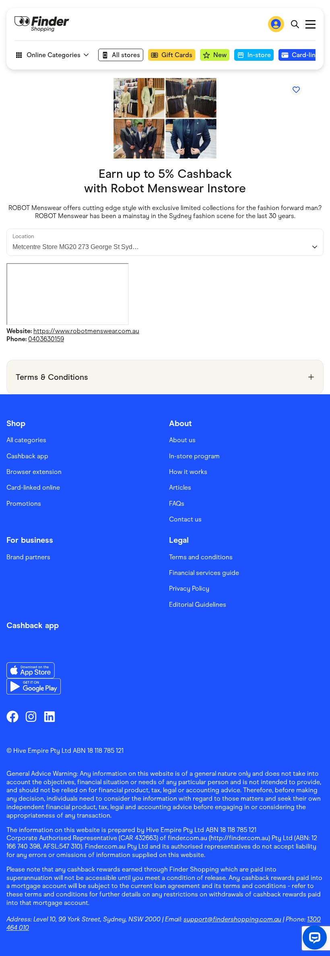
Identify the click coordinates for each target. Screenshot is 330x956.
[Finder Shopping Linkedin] (49, 717)
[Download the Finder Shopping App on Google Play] (33, 686)
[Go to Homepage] (41, 24)
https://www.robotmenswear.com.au (86, 331)
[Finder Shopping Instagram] (31, 717)
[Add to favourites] (296, 89)
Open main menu (310, 24)
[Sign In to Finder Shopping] (276, 24)
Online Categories (53, 55)
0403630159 (46, 339)
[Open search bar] (295, 24)
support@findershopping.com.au (232, 919)
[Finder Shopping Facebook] (12, 717)
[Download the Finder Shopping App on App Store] (33, 670)
